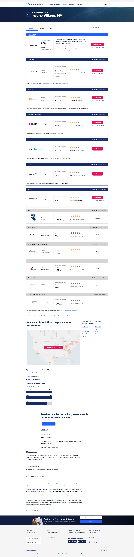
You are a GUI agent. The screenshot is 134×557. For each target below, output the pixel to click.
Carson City (85, 333)
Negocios (79, 4)
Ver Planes (96, 70)
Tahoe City (98, 326)
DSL (29, 376)
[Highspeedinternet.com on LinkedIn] (99, 542)
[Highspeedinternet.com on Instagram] (94, 542)
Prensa (90, 539)
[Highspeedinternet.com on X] (92, 542)
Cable (29, 373)
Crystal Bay (85, 326)
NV (30, 510)
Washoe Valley (85, 331)
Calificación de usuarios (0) (77, 236)
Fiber (29, 379)
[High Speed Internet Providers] (34, 4)
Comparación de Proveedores (52, 532)
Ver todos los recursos (51, 539)
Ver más (98, 217)
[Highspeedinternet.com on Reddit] (96, 542)
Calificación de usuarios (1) (77, 219)
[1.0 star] (70, 70)
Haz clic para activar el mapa (53, 347)
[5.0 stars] (78, 70)
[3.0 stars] (74, 70)
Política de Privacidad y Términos (74, 553)
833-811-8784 (100, 101)
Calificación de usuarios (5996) (77, 73)
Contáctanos (91, 537)
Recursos (71, 4)
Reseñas (65, 4)
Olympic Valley (98, 329)
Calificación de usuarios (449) (77, 175)
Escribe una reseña (49, 424)
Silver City (97, 331)
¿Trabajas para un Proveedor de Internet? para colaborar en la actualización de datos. (48, 315)
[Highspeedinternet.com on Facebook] (89, 542)
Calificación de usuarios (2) (77, 269)
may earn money (30, 0)
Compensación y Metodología (62, 553)
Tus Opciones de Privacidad (87, 553)
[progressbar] (39, 392)
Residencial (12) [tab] (32, 28)
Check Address (96, 44)
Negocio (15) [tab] (42, 28)
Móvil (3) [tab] (51, 28)
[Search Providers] (39, 538)
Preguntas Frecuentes (51, 537)
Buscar (104, 4)
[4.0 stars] (76, 70)
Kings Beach (85, 329)
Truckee (84, 336)
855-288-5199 (100, 201)
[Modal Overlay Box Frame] (67, 520)
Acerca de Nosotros (92, 532)
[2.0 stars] (72, 70)
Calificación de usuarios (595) (77, 125)
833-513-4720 (100, 73)
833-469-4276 (100, 126)
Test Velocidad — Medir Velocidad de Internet (76, 532)
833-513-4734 (100, 48)
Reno (96, 333)
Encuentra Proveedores (54, 4)
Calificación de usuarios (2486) (77, 150)
